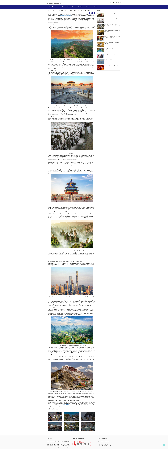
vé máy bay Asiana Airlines (65, 15)
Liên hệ (95, 6)
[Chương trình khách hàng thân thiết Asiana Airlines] (100, 55)
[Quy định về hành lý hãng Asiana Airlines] (100, 14)
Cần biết (80, 6)
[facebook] (89, 12)
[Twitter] (91, 12)
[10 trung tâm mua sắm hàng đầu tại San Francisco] (100, 44)
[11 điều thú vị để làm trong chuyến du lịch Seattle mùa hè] (100, 61)
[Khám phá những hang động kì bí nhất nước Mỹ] (100, 67)
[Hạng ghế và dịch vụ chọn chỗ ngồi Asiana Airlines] (100, 20)
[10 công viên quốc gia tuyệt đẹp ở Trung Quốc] (100, 50)
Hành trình (60, 6)
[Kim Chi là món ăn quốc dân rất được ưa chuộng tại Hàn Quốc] (100, 38)
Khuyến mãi (70, 6)
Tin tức (87, 6)
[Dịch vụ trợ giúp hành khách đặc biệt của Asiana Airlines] (100, 32)
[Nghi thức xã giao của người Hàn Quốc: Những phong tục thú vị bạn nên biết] (100, 26)
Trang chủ (51, 6)
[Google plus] (94, 12)
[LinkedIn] (92, 12)
